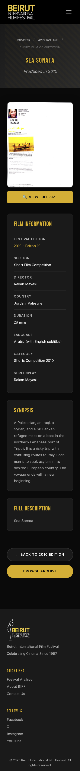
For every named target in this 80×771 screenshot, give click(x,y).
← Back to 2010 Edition (40, 554)
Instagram (15, 734)
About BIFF (16, 686)
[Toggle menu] (68, 12)
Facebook (15, 719)
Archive (23, 39)
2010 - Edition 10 (27, 246)
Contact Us (16, 694)
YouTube (14, 741)
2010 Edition (48, 39)
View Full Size (40, 197)
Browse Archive (40, 571)
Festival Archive (19, 679)
